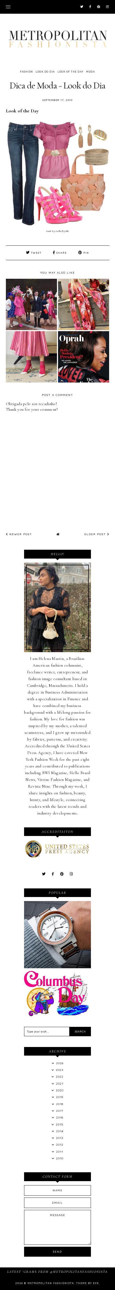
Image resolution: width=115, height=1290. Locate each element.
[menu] (8, 6)
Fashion (26, 71)
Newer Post (20, 534)
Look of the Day (70, 71)
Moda (90, 71)
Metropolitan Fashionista (51, 1283)
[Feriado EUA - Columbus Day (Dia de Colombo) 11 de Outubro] (57, 1014)
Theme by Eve (87, 1283)
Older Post (95, 534)
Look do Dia (45, 71)
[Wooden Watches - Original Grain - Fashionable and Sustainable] (57, 966)
